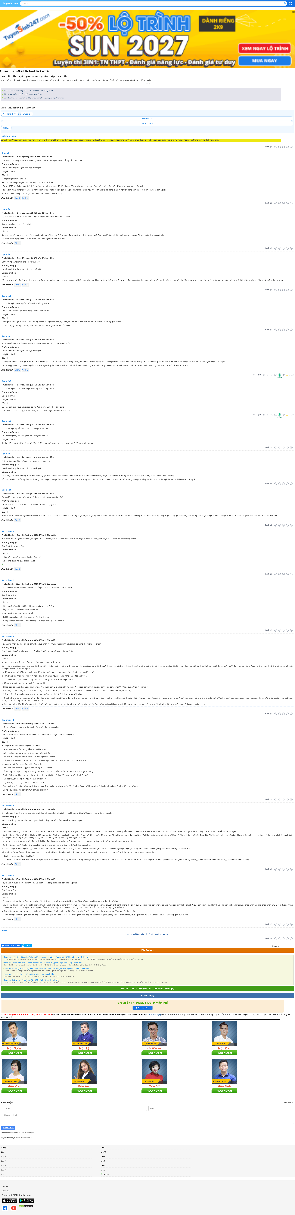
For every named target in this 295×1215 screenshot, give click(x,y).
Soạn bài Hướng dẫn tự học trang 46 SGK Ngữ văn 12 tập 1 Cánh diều (31, 980)
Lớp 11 (4, 1152)
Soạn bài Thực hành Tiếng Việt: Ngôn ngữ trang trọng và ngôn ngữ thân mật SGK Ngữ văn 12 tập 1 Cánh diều (47, 957)
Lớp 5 (3, 1165)
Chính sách (6, 1191)
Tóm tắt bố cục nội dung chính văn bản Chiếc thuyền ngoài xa (28, 90)
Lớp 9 (3, 1156)
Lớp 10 (103, 1152)
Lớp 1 (3, 1174)
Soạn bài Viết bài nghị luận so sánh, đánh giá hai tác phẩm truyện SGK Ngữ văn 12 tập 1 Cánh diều (43, 962)
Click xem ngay (154, 1014)
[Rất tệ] (275, 146)
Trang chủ (5, 1147)
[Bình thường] (283, 146)
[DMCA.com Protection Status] (26, 1208)
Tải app (106, 1174)
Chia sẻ (6, 946)
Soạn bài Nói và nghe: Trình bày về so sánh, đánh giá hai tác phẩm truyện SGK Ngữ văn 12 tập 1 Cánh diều (46, 968)
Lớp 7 (3, 1161)
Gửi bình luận (8, 1128)
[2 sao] (285, 945)
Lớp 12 (103, 1147)
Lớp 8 (103, 1156)
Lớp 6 (103, 1161)
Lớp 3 (3, 1170)
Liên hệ (5, 1186)
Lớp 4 (103, 1165)
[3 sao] (287, 945)
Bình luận (16, 946)
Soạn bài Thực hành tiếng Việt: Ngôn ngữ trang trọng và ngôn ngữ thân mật (33, 98)
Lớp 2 (103, 1170)
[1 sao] (282, 945)
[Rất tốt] (291, 146)
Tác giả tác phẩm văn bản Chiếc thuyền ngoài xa (22, 94)
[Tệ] (279, 146)
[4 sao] (290, 945)
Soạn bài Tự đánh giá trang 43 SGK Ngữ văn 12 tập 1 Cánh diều (29, 974)
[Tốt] (287, 146)
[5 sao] (293, 945)
